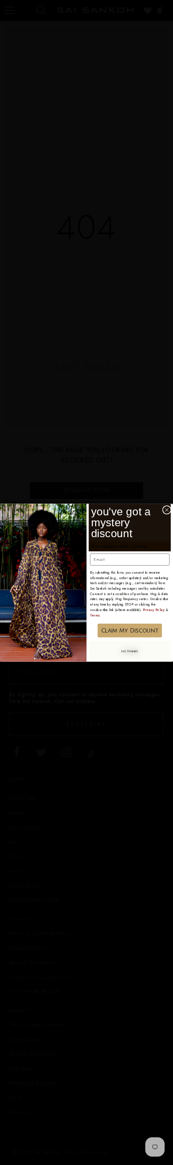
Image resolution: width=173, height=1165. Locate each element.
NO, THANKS (129, 651)
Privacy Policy (154, 609)
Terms (94, 614)
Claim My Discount (129, 630)
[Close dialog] (167, 510)
